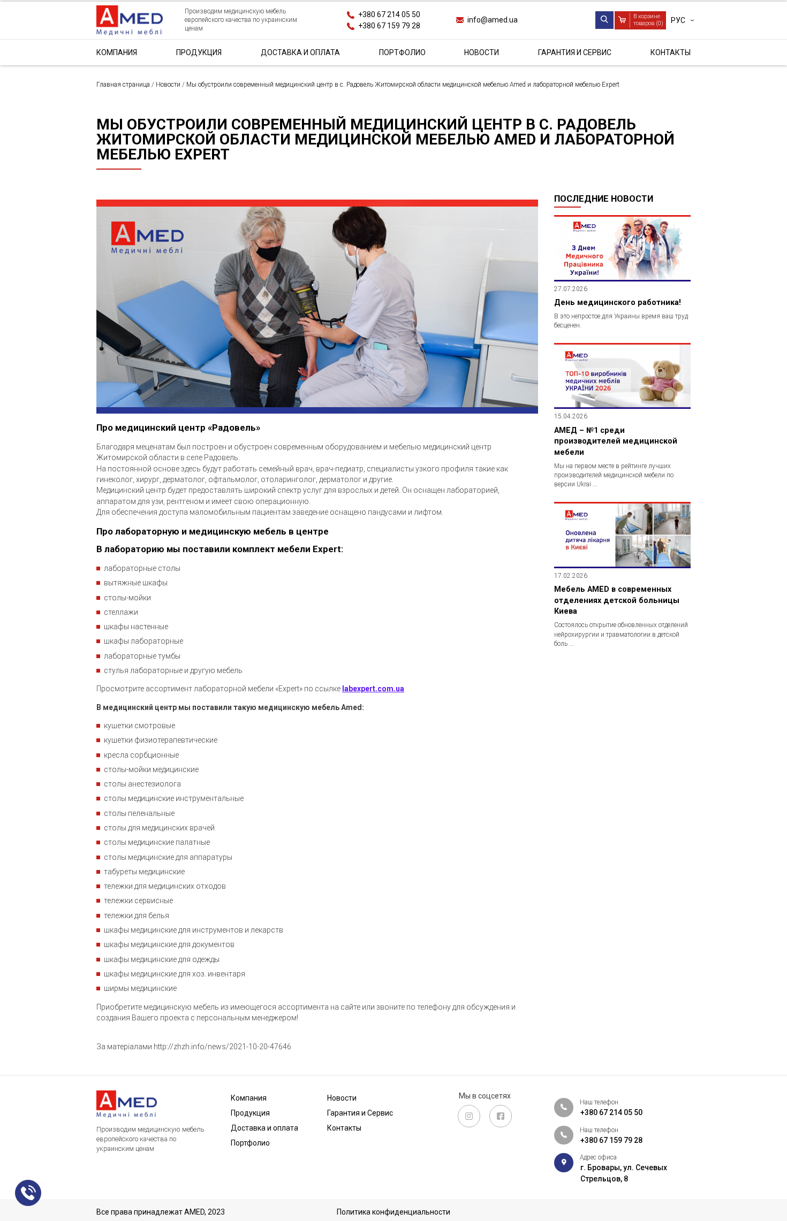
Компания (116, 52)
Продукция (199, 52)
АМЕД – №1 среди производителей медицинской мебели (615, 441)
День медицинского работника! (617, 302)
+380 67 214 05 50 (389, 14)
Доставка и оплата (300, 52)
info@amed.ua (492, 20)
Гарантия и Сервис (574, 52)
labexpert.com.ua (373, 688)
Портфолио (402, 52)
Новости (481, 52)
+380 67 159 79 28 (389, 25)
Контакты (670, 52)
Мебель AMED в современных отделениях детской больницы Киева (616, 600)
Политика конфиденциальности (393, 1212)
